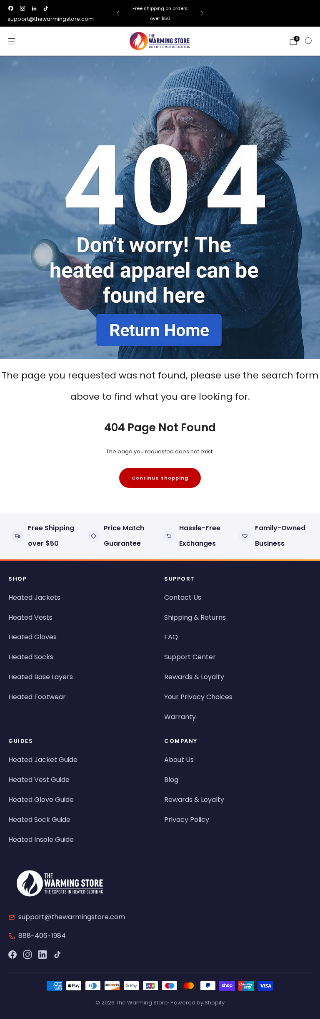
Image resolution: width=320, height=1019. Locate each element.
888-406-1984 (42, 935)
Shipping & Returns (195, 617)
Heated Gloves (32, 637)
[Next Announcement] (202, 13)
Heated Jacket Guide (43, 759)
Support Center (190, 657)
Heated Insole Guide (41, 839)
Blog (171, 779)
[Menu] (12, 41)
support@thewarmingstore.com (51, 18)
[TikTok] (57, 954)
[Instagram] (27, 954)
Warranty (180, 717)
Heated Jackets (34, 597)
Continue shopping (160, 478)
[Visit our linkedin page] (34, 8)
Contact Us (182, 597)
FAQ (171, 637)
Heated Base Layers (40, 677)
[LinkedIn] (42, 954)
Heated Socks (30, 657)
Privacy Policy (186, 819)
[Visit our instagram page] (22, 8)
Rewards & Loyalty (194, 677)
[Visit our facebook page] (11, 8)
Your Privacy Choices (198, 697)
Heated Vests (30, 617)
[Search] (308, 41)
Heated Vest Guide (39, 779)
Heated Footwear (37, 697)
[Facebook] (12, 954)
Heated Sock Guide (39, 819)
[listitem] (160, 13)
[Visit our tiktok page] (46, 8)
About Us (179, 759)
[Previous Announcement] (117, 13)
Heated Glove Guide (41, 799)
